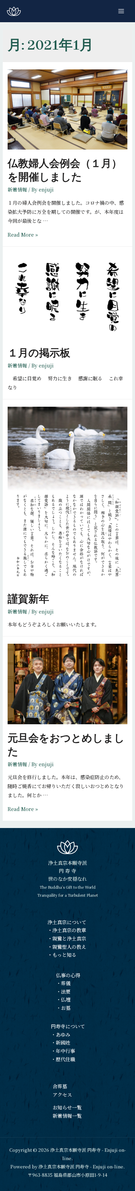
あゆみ (63, 1034)
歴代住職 (65, 1059)
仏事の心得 (68, 975)
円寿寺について (68, 1026)
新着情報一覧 (67, 1115)
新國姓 (63, 1042)
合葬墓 (60, 1086)
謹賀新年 (28, 599)
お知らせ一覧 (67, 1107)
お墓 (66, 1007)
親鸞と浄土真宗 (69, 938)
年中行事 (65, 1050)
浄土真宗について (66, 922)
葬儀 (66, 983)
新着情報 (17, 189)
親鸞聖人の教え (69, 946)
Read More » (23, 234)
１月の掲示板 (39, 353)
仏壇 (66, 999)
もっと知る (64, 954)
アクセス (62, 1094)
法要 (66, 991)
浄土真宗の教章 (69, 930)
